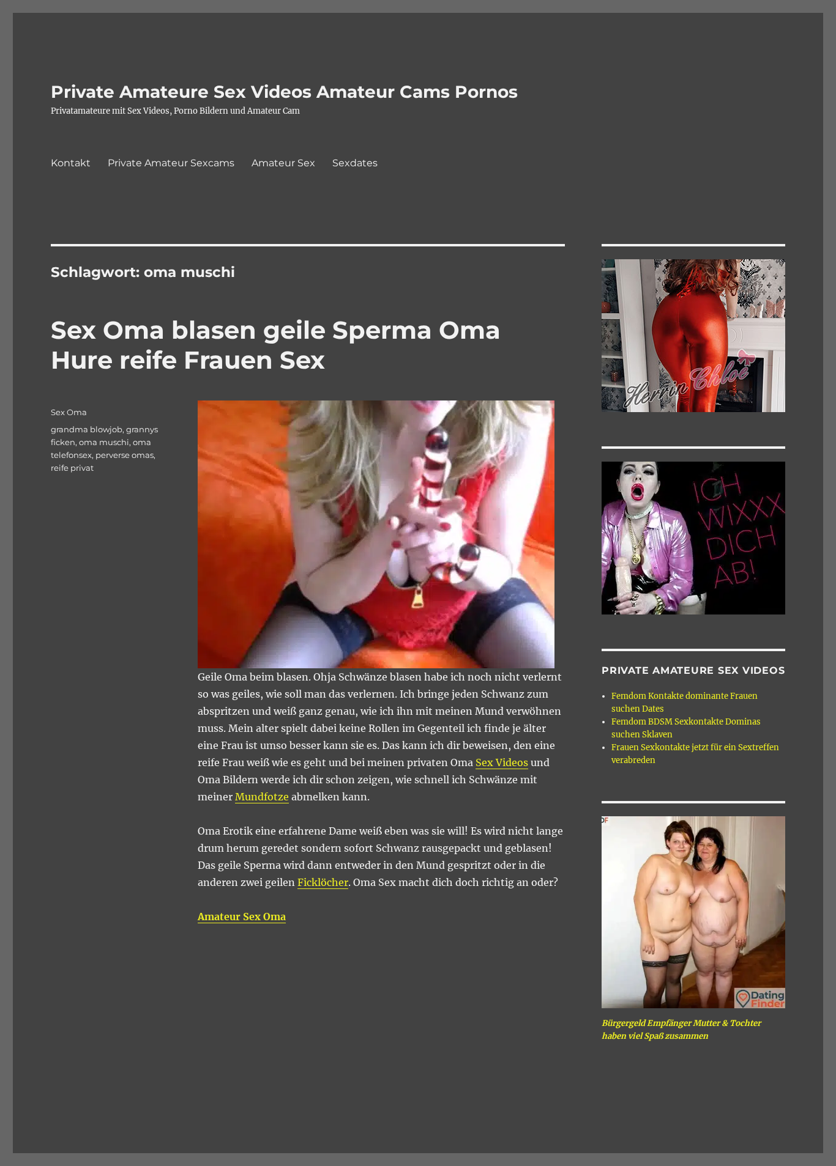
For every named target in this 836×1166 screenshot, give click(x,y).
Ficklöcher (322, 882)
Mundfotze (262, 797)
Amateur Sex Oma (242, 916)
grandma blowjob (86, 429)
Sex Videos (502, 762)
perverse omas (124, 455)
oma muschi (104, 442)
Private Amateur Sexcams (171, 163)
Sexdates (355, 163)
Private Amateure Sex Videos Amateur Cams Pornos (284, 91)
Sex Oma (69, 412)
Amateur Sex (283, 163)
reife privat (72, 468)
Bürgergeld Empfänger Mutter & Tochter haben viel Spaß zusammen (681, 1029)
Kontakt (71, 163)
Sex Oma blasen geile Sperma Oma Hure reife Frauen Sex (276, 345)
